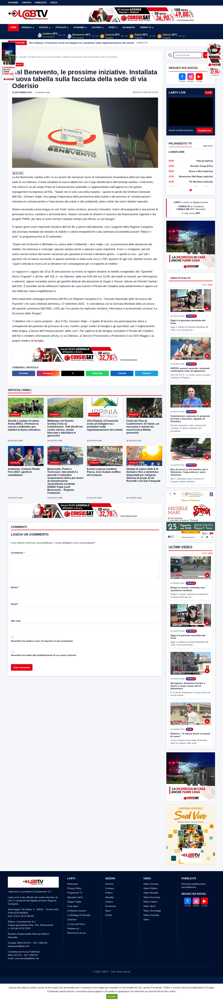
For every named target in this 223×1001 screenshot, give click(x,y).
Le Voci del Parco (76, 924)
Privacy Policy (74, 888)
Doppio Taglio (74, 901)
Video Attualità (150, 892)
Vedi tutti (208, 146)
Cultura (96, 27)
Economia (79, 27)
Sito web (16, 621)
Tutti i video (207, 285)
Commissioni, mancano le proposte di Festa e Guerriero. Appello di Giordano (190, 419)
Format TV (145, 27)
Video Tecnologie (152, 910)
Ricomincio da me (76, 933)
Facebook (23, 373)
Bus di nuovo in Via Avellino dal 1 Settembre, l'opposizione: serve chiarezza (189, 472)
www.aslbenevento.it (131, 286)
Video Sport (149, 906)
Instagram (48, 373)
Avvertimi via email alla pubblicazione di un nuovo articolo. (44, 655)
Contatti (26, 2)
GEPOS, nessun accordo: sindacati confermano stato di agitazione (190, 369)
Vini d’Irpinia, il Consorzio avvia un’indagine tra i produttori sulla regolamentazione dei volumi (81, 42)
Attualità (61, 27)
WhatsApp (97, 373)
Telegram (146, 373)
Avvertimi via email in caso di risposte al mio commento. (42, 641)
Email (14, 604)
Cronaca (27, 27)
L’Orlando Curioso (76, 910)
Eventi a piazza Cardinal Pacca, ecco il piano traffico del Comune (104, 472)
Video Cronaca (151, 884)
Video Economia (151, 897)
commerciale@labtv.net (27, 958)
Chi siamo (13, 2)
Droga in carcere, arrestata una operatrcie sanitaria (187, 589)
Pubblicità (41, 2)
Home (13, 27)
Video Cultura (150, 901)
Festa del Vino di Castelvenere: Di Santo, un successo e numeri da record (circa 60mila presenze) (142, 426)
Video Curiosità (151, 915)
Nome (15, 587)
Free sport (72, 906)
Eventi (108, 915)
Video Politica (150, 888)
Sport (112, 27)
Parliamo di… (74, 928)
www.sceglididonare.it (42, 291)
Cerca (53, 2)
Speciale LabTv (75, 897)
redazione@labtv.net (18, 946)
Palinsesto (129, 27)
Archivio (109, 884)
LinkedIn (122, 373)
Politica (43, 27)
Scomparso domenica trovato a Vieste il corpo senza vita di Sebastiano (187, 686)
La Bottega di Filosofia (78, 915)
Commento (17, 552)
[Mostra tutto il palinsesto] (191, 190)
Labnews (72, 919)
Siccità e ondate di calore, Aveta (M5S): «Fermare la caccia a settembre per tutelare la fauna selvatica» (24, 425)
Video (146, 919)
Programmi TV (74, 892)
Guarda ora (204, 130)
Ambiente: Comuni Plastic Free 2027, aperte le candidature (24, 472)
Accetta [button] (112, 996)
